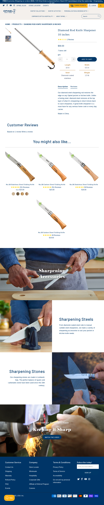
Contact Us (9, 467)
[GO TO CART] (101, 6)
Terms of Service (59, 471)
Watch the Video (52, 437)
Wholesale (33, 471)
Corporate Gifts (34, 480)
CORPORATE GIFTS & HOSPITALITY (42, 16)
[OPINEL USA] (9, 11)
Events (46, 5)
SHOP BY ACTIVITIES (54, 11)
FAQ (6, 484)
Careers (32, 488)
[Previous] (16, 49)
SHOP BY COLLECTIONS (37, 11)
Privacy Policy (58, 467)
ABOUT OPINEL (61, 16)
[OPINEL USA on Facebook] (7, 5)
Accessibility (57, 475)
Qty (59, 55)
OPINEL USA (16, 496)
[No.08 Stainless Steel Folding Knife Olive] (22, 194)
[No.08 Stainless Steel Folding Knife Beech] (13, 194)
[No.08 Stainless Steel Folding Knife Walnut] (18, 194)
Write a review (27, 132)
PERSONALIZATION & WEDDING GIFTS (76, 11)
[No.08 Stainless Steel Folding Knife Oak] (27, 194)
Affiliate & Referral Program (39, 484)
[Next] (53, 49)
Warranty (8, 475)
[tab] (63, 86)
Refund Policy (10, 480)
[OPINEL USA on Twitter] (4, 5)
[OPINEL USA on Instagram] (14, 5)
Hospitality (33, 475)
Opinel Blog (21, 5)
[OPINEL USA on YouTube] (11, 5)
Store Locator (35, 5)
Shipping (8, 471)
